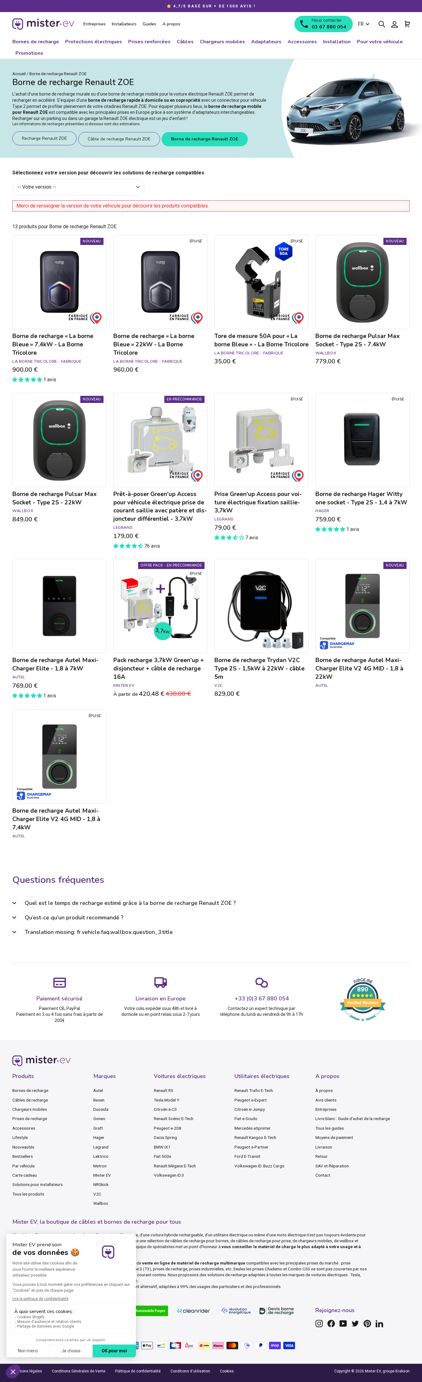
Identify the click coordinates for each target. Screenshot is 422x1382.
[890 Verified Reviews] (362, 1024)
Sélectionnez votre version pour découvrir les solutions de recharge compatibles (108, 173)
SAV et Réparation (332, 1165)
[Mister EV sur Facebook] (331, 1323)
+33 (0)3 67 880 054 (261, 998)
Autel (98, 1090)
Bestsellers (22, 1156)
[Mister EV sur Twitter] (355, 1323)
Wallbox (100, 1203)
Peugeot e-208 (167, 1128)
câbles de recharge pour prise (263, 1240)
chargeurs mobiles (315, 1240)
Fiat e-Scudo (245, 1118)
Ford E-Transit (247, 1156)
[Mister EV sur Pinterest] (367, 1323)
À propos (324, 1090)
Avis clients (325, 1099)
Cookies (227, 1371)
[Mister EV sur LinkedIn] (379, 1323)
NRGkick (101, 1184)
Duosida (100, 1109)
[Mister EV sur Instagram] (319, 1323)
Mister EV (102, 1175)
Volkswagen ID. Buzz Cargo (259, 1165)
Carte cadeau (24, 1175)
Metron (100, 1165)
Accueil (19, 73)
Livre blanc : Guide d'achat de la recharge (352, 1118)
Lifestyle (20, 1137)
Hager (98, 1137)
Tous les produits (28, 1194)
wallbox (347, 1240)
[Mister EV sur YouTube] (343, 1323)
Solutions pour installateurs (37, 1184)
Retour (321, 1156)
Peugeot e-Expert (250, 1099)
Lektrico (100, 1156)
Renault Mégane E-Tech (175, 1165)
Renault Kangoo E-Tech (255, 1137)
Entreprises (325, 1109)
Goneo (99, 1118)
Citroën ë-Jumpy (249, 1109)
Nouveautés (23, 1147)
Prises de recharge (29, 1118)
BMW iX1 (162, 1147)
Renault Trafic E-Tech (253, 1090)
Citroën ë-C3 (165, 1109)
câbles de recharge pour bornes (199, 1240)
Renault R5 (163, 1090)
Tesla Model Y (166, 1099)
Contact (322, 1175)
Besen (98, 1099)
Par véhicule (23, 1165)
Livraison (323, 1147)
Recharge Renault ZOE (44, 138)
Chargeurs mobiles (29, 1109)
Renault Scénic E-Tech (173, 1118)
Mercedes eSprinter (252, 1128)
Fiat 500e (162, 1156)
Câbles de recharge (30, 1099)
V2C (97, 1194)
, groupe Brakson (395, 1371)
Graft (98, 1128)
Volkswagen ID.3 (169, 1175)
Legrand (100, 1147)
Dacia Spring (165, 1137)
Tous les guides (329, 1128)
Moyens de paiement (334, 1137)
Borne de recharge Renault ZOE (204, 139)
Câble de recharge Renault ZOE (119, 139)
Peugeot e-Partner (251, 1147)
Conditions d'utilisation (190, 1371)
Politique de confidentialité (138, 1371)
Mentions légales (27, 1371)
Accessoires (23, 1128)
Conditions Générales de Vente (78, 1371)
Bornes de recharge (30, 1090)
